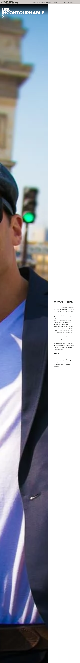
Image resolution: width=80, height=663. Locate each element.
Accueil (35, 2)
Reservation (57, 2)
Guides (48, 2)
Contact (73, 2)
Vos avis (66, 2)
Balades (42, 2)
